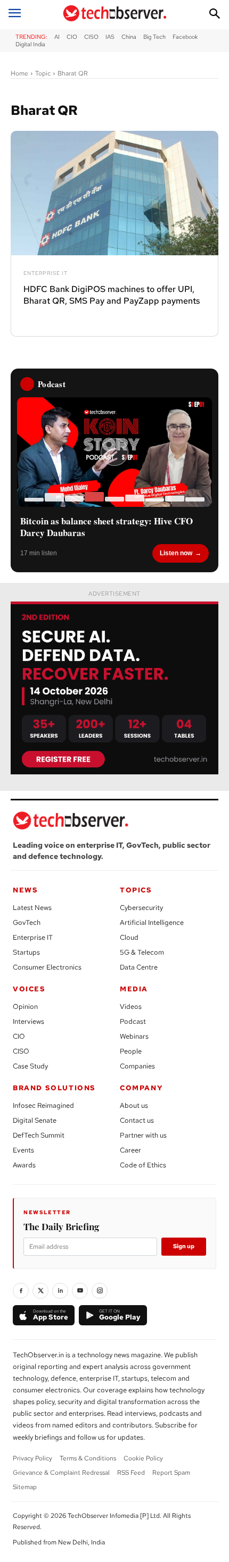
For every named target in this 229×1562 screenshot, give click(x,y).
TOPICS (136, 890)
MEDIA (134, 988)
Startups (26, 952)
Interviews (28, 1021)
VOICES (29, 988)
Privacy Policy (32, 1458)
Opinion (25, 1006)
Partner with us (143, 1135)
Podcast (133, 1021)
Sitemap (25, 1487)
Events (23, 1150)
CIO (19, 1036)
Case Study (30, 1066)
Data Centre (139, 967)
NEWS (25, 890)
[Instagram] (100, 1291)
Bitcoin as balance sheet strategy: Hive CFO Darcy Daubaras (106, 527)
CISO (21, 1051)
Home (19, 73)
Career (130, 1150)
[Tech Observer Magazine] (114, 13)
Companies (137, 1066)
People (131, 1051)
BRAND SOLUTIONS (54, 1087)
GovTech (26, 922)
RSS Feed (131, 1472)
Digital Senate (34, 1120)
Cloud (129, 937)
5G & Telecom (142, 952)
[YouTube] (80, 1291)
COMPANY (141, 1087)
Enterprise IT (45, 273)
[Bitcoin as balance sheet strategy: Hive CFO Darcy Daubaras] (114, 452)
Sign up (183, 1246)
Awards (24, 1165)
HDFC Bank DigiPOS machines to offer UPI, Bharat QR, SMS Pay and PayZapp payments (111, 294)
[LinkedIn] (60, 1291)
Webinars (134, 1036)
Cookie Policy (143, 1458)
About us (134, 1105)
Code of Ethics (143, 1165)
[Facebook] (21, 1291)
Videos (131, 1006)
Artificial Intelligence (152, 922)
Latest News (32, 907)
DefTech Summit (38, 1135)
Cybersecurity (141, 907)
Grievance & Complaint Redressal (61, 1472)
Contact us (137, 1120)
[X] (40, 1291)
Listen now (176, 553)
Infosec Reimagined (43, 1105)
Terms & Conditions (88, 1458)
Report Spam (171, 1472)
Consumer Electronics (47, 967)
